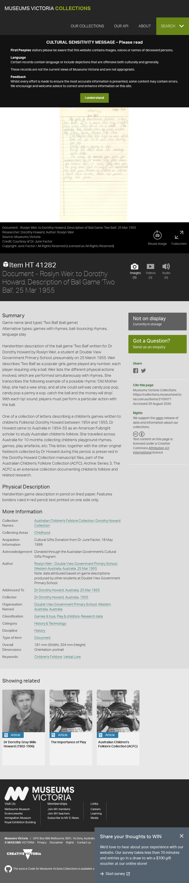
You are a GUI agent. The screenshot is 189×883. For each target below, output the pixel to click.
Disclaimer (56, 842)
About (145, 26)
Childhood (42, 532)
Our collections (87, 26)
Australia (69, 568)
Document (42, 638)
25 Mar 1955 (87, 568)
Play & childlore (68, 616)
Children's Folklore (48, 657)
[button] (172, 26)
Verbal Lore (72, 657)
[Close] (181, 837)
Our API (121, 26)
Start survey (115, 874)
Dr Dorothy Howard (49, 590)
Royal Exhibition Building (20, 822)
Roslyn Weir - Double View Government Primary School (75, 564)
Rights (70, 842)
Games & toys (45, 616)
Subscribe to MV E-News (63, 818)
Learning (96, 813)
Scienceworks (14, 813)
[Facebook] (136, 371)
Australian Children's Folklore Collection (64, 521)
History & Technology (50, 623)
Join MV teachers (58, 813)
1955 (84, 597)
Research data (92, 616)
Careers (95, 809)
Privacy (42, 842)
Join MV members (58, 809)
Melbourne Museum (17, 809)
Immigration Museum (18, 818)
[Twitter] (143, 371)
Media (94, 818)
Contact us (84, 842)
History (39, 630)
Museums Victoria (48, 8)
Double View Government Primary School (65, 604)
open (159, 418)
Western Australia (47, 568)
